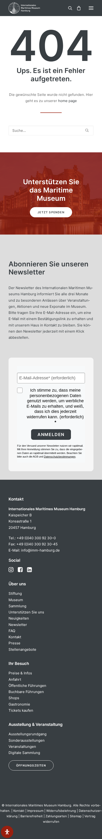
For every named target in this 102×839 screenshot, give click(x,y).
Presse (14, 643)
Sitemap (76, 816)
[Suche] (68, 8)
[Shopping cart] (76, 8)
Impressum (35, 811)
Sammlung (17, 606)
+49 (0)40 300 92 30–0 (36, 538)
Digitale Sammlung (24, 752)
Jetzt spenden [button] (51, 212)
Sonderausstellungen (27, 740)
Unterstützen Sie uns (26, 612)
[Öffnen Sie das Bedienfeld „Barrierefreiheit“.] (7, 832)
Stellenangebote (22, 649)
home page (67, 100)
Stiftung (15, 593)
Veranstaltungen (22, 746)
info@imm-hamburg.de (40, 550)
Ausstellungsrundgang (27, 734)
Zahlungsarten (56, 816)
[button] (91, 8)
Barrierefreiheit (31, 816)
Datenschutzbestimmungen (59, 456)
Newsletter (18, 624)
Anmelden (51, 434)
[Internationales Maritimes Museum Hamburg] (32, 8)
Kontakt (15, 637)
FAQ (12, 631)
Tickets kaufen (21, 710)
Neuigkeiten (19, 618)
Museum (16, 600)
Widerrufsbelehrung (61, 811)
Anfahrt (15, 679)
